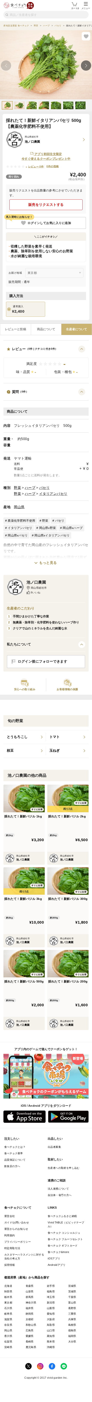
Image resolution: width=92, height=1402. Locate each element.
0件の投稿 (52, 166)
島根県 (72, 1324)
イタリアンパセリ (53, 494)
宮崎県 (8, 1347)
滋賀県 (8, 1319)
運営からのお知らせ (16, 1228)
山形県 (30, 1291)
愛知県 (51, 1313)
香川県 (8, 1336)
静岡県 (30, 1313)
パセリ (44, 488)
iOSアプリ (54, 1258)
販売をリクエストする (46, 204)
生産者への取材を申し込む (64, 1167)
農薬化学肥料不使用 (21, 520)
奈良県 (8, 1324)
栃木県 (8, 1297)
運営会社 (9, 1216)
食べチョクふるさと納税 (62, 1216)
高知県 (51, 1336)
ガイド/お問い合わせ (16, 1222)
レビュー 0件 (36, 166)
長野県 (72, 1308)
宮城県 (72, 1285)
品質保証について (14, 1159)
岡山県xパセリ (18, 535)
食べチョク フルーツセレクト (65, 1239)
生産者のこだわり (20, 608)
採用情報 (9, 1264)
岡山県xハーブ (73, 528)
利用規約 (9, 1235)
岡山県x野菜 (47, 528)
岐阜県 (8, 1313)
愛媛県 (30, 1336)
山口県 (51, 1330)
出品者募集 (54, 1146)
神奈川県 (31, 1302)
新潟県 (51, 1302)
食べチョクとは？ (14, 1146)
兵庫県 (72, 1319)
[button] (46, 361)
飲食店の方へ (12, 1166)
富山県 (72, 1302)
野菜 (17, 488)
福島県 (51, 1291)
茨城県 (72, 1291)
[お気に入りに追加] (86, 36)
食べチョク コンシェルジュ (64, 1232)
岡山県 (19, 507)
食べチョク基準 (13, 1153)
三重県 (72, 1313)
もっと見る (48, 562)
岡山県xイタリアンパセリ (52, 535)
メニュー (86, 8)
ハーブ (30, 488)
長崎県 (30, 1341)
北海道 (8, 1285)
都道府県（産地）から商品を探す (27, 1277)
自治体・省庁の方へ (60, 1195)
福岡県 (72, 1336)
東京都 (8, 1302)
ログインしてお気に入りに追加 (49, 223)
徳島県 (72, 1330)
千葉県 (72, 1297)
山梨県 (51, 1308)
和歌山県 (31, 1324)
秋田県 (8, 1291)
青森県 (30, 1285)
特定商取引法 (12, 1248)
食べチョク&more (58, 1252)
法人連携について (58, 1188)
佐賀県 (8, 1341)
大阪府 (51, 1319)
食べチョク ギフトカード (63, 1245)
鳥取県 (51, 1324)
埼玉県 (51, 1297)
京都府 (30, 1319)
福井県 (30, 1308)
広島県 (30, 1330)
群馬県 (30, 1297)
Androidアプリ (56, 1264)
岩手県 (51, 1285)
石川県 (8, 1308)
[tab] (15, 329)
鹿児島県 (31, 1347)
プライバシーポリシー (17, 1241)
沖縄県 (51, 1347)
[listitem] (24, 737)
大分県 (72, 1341)
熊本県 (51, 1341)
